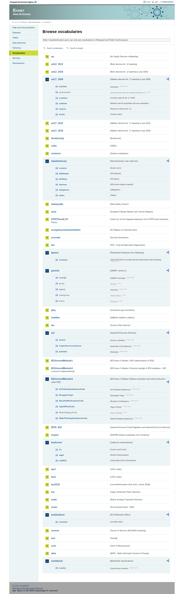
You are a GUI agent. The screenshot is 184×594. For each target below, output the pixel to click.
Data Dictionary (34, 22)
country (62, 568)
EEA (24, 2)
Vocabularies (19, 53)
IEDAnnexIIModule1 (62, 360)
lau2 (53, 477)
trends (62, 114)
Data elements (19, 43)
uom (53, 546)
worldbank (57, 561)
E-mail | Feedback (21, 585)
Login (148, 2)
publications (58, 515)
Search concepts (76, 48)
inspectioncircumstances (70, 346)
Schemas (17, 48)
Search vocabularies (55, 48)
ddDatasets (64, 174)
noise (54, 507)
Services (16, 58)
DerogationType (66, 395)
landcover (56, 442)
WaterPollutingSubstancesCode (73, 418)
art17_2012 (57, 123)
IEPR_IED (56, 427)
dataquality (57, 204)
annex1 (62, 340)
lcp (52, 492)
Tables (15, 37)
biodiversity (57, 138)
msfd (54, 499)
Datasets (17, 32)
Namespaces (18, 63)
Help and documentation (24, 27)
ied (52, 333)
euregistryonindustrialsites (65, 230)
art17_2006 (57, 79)
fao (53, 245)
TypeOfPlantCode (66, 407)
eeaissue (63, 184)
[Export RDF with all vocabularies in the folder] (168, 79)
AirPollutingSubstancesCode (72, 389)
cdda (54, 146)
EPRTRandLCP (59, 219)
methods (63, 103)
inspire (55, 435)
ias (52, 325)
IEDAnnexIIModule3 (62, 368)
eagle (61, 455)
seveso (55, 530)
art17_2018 (57, 130)
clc (60, 450)
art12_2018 (57, 72)
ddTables (63, 179)
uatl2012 (62, 461)
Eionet (24, 22)
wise (53, 553)
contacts (63, 168)
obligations (64, 190)
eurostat (55, 237)
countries (63, 98)
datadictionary (59, 161)
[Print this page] (153, 2)
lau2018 (55, 484)
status (61, 195)
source (62, 289)
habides (55, 317)
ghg (53, 310)
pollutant (63, 351)
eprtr (53, 212)
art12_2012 (57, 64)
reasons (62, 109)
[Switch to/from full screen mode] (157, 2)
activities (63, 86)
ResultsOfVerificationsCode (71, 401)
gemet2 (55, 270)
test (53, 538)
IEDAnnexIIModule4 (62, 379)
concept (62, 278)
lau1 (53, 469)
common (56, 153)
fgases (55, 252)
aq (52, 56)
